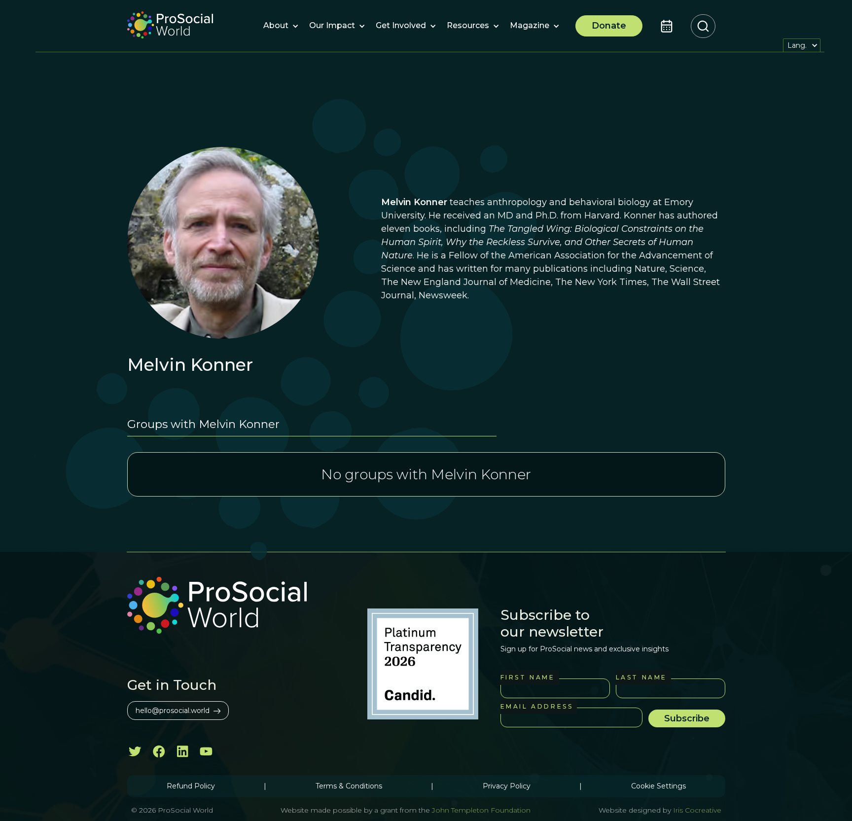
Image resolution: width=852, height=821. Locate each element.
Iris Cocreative (697, 810)
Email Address (536, 706)
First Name (527, 677)
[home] (170, 26)
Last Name (641, 677)
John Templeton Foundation (480, 810)
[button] (276, 26)
